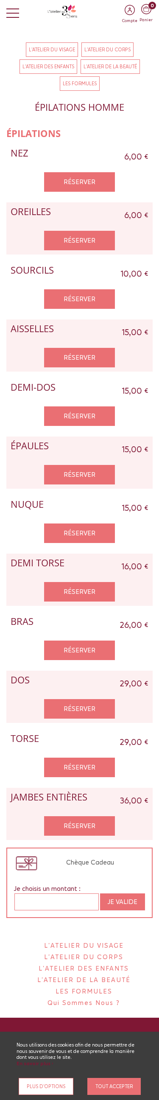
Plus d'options (46, 1086)
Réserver (79, 182)
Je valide (122, 902)
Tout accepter (114, 1086)
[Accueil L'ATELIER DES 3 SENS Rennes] (79, 11)
